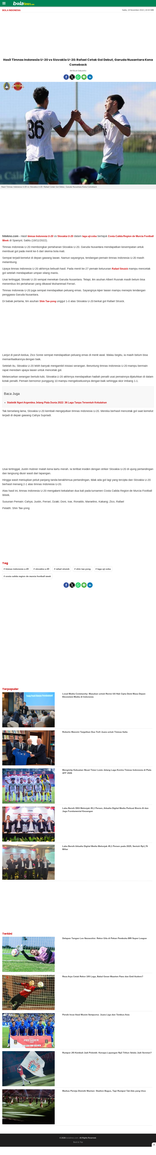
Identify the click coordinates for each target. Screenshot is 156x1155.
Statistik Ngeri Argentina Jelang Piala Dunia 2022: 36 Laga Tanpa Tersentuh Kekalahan (57, 402)
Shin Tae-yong (47, 301)
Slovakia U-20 (65, 236)
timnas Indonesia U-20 (40, 236)
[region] (78, 34)
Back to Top (78, 1142)
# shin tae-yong (82, 569)
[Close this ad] (154, 1144)
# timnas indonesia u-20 (16, 569)
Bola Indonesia (11, 10)
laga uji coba (89, 236)
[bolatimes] (23, 4)
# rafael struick (61, 569)
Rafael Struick (120, 268)
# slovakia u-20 (41, 569)
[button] (4, 3)
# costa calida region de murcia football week (27, 576)
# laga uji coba (103, 569)
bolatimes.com (72, 1138)
